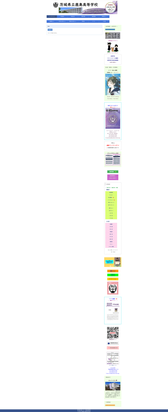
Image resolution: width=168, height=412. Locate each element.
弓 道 (111, 218)
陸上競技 (110, 197)
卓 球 (111, 213)
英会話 (111, 231)
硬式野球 (111, 192)
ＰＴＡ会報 (112, 298)
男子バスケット (111, 202)
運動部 (107, 189)
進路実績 (111, 171)
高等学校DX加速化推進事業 (112, 60)
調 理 (111, 239)
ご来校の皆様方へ (113, 178)
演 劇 (111, 226)
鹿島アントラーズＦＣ (113, 145)
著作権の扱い (80, 410)
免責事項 (89, 410)
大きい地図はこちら (113, 365)
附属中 (112, 282)
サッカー (111, 194)
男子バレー (111, 208)
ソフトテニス (110, 199)
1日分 (49, 29)
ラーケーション (112, 278)
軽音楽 (111, 241)
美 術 (111, 229)
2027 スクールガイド (113, 105)
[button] (105, 262)
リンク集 (85, 410)
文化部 (107, 221)
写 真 (111, 236)
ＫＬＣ (111, 244)
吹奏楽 (111, 224)
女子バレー (111, 210)
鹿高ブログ (112, 271)
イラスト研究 (111, 246)
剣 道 (111, 215)
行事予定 (113, 274)
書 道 (111, 234)
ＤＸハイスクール (111, 58)
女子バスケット (111, 204)
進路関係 (113, 175)
